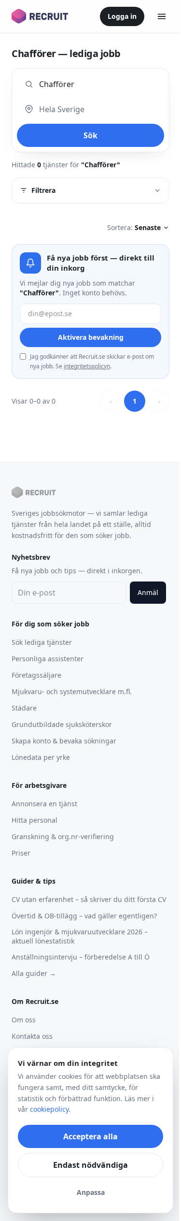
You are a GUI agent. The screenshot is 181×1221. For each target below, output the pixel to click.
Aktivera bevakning (91, 337)
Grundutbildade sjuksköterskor (62, 724)
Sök (90, 135)
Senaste (148, 227)
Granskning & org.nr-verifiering (63, 836)
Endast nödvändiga (90, 1165)
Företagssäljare (36, 675)
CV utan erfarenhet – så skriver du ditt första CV (89, 899)
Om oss (24, 1019)
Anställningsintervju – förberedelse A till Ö (81, 956)
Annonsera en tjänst (44, 803)
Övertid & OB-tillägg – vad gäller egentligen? (84, 915)
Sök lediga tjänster (42, 642)
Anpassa (91, 1192)
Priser (21, 853)
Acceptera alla (90, 1136)
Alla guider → (34, 973)
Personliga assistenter (48, 658)
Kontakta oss (32, 1036)
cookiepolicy (49, 1109)
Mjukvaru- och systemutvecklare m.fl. (72, 691)
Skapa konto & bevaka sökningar (64, 740)
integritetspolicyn (87, 366)
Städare (24, 707)
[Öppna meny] (161, 16)
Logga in (122, 16)
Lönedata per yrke (41, 757)
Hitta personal (34, 820)
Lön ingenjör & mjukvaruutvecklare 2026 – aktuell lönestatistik (80, 936)
